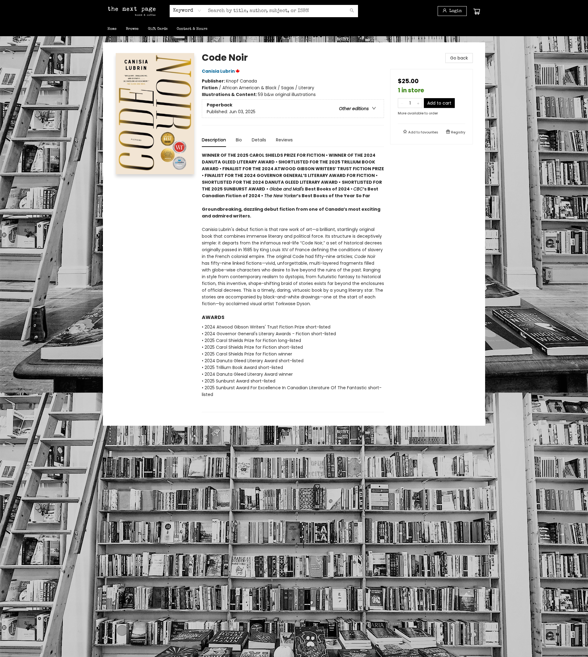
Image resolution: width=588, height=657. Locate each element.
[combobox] (187, 11)
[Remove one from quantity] (402, 103)
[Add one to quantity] (418, 103)
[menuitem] (112, 29)
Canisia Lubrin (218, 71)
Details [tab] (259, 140)
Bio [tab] (239, 140)
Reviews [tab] (284, 140)
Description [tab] (214, 140)
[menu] (294, 29)
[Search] (352, 11)
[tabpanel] (293, 282)
